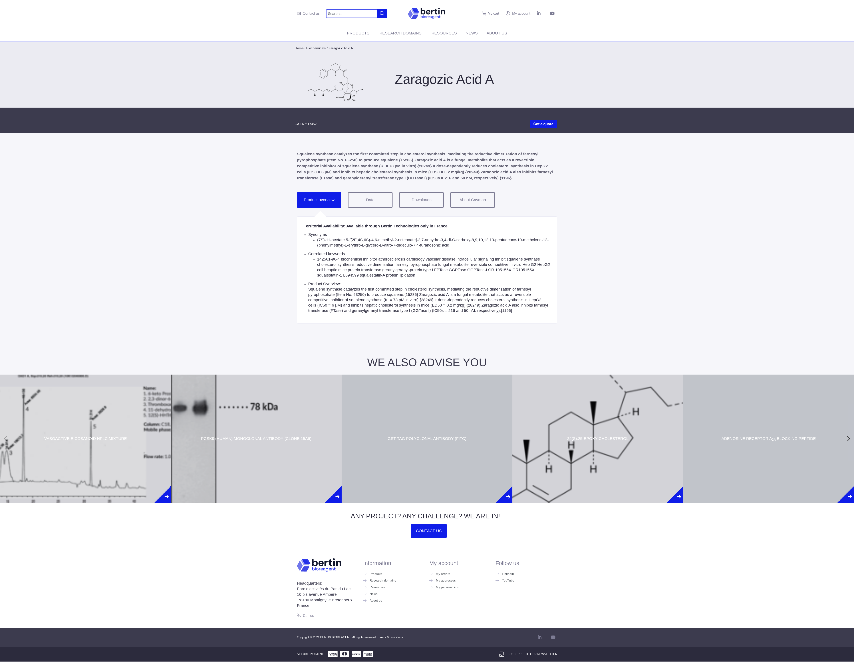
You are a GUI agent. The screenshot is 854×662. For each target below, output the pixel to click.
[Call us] (299, 615)
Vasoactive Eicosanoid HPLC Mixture (85, 422)
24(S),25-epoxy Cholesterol (597, 422)
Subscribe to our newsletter (532, 654)
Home (299, 48)
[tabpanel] (427, 270)
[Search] (382, 13)
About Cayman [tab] (472, 200)
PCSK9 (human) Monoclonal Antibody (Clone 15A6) (256, 422)
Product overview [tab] (319, 200)
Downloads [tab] (421, 200)
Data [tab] (370, 200)
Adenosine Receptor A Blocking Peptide (768, 422)
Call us (308, 616)
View (85, 451)
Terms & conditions (390, 637)
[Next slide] (848, 438)
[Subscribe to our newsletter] (501, 654)
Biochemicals (316, 48)
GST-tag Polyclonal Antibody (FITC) (427, 422)
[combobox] (351, 13)
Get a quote (543, 124)
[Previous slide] (5, 438)
